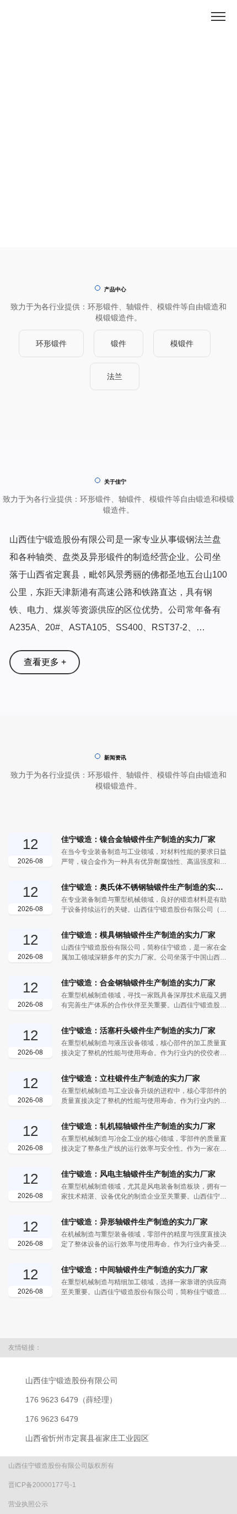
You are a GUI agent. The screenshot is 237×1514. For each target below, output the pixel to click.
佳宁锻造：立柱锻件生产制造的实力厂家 (130, 1078)
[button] (102, 229)
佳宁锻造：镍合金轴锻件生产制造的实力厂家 (138, 839)
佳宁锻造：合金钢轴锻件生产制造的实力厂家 (138, 982)
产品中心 (115, 289)
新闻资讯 (115, 758)
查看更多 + (45, 662)
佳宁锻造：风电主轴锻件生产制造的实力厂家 (138, 1174)
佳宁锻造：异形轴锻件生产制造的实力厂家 (134, 1221)
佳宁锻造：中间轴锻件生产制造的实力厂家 (134, 1269)
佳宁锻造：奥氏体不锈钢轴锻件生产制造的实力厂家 (145, 887)
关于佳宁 (115, 482)
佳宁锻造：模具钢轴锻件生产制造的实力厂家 (138, 935)
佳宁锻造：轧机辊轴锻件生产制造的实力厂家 (138, 1126)
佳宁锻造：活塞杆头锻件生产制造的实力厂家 (138, 1030)
